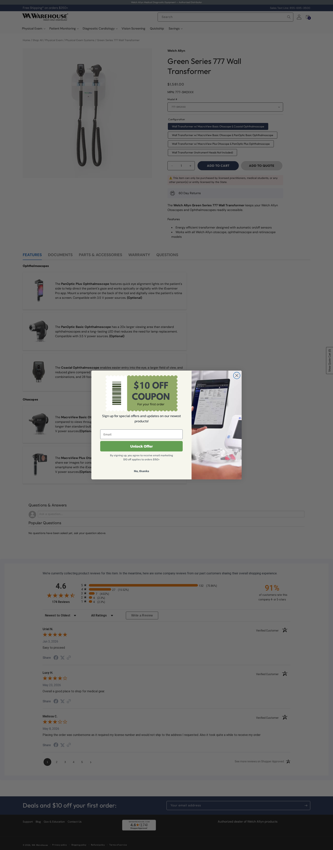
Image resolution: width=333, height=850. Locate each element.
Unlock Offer (141, 446)
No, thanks (141, 471)
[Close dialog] (236, 375)
